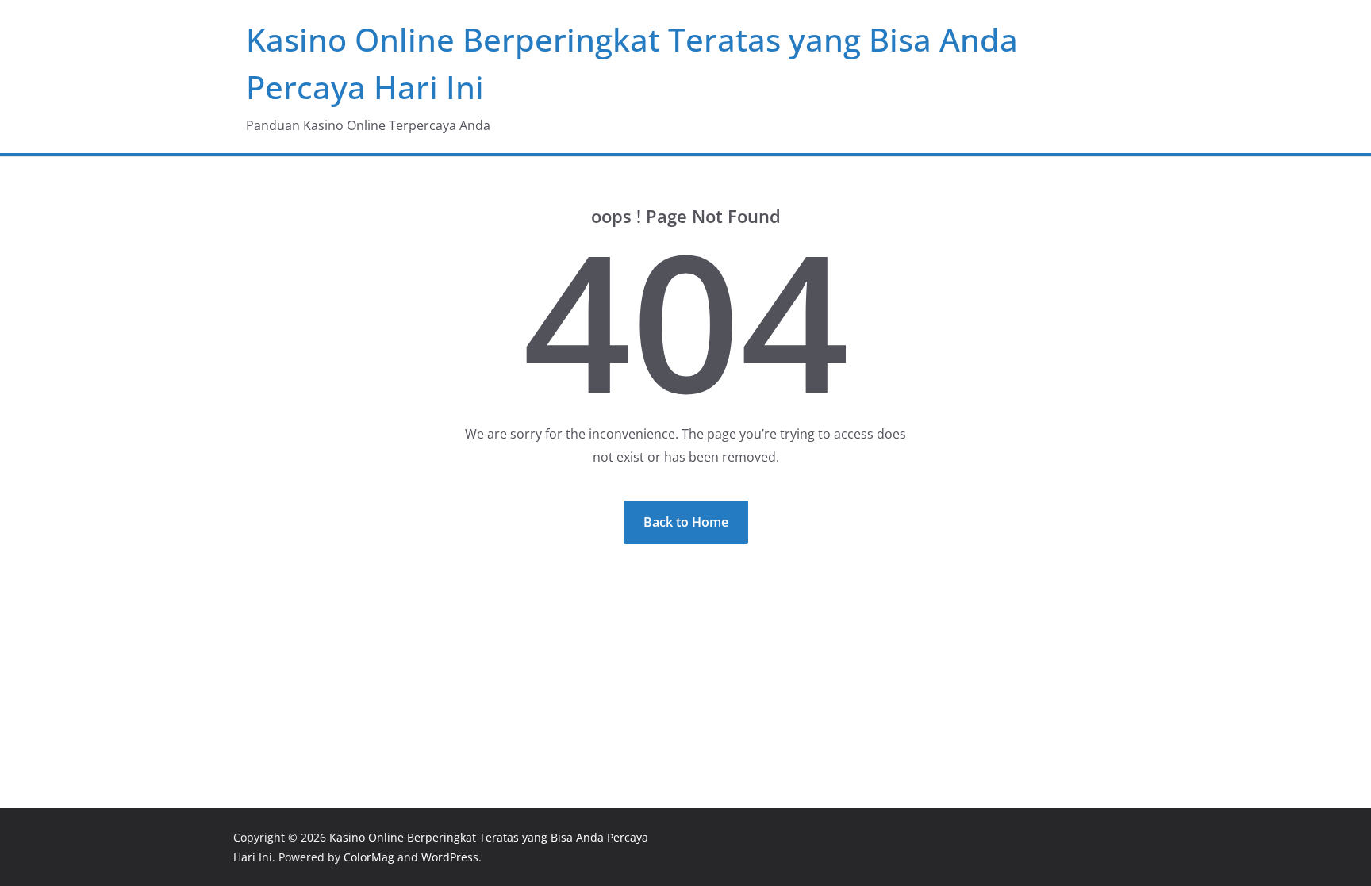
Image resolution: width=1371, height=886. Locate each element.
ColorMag (369, 857)
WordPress (449, 857)
